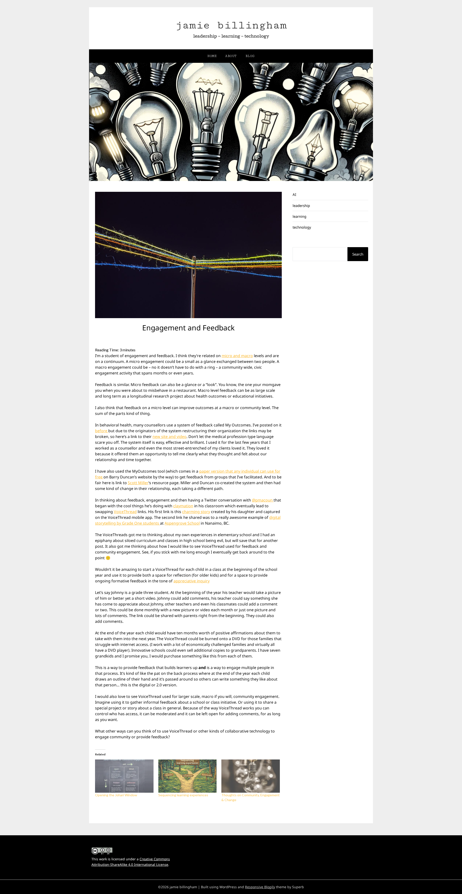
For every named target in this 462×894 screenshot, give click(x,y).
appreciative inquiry (191, 581)
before (101, 430)
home (212, 56)
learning (299, 216)
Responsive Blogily (260, 887)
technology (302, 227)
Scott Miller (138, 482)
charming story (196, 511)
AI (294, 194)
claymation (183, 505)
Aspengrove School (182, 523)
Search (357, 254)
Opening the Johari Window (116, 795)
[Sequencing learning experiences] (187, 776)
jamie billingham (231, 25)
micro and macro (237, 355)
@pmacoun (263, 500)
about (231, 56)
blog (250, 56)
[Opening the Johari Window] (124, 776)
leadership (301, 205)
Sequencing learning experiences (183, 795)
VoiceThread (125, 511)
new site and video (169, 436)
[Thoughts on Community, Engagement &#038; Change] (250, 776)
